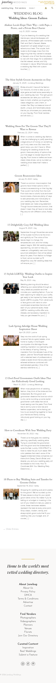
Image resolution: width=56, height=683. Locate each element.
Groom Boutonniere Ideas (28, 175)
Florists (28, 632)
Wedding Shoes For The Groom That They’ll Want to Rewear (28, 128)
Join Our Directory (28, 635)
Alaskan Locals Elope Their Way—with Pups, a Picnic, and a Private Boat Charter (28, 26)
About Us (28, 588)
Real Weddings (28, 651)
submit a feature (49, 3)
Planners (28, 625)
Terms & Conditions (28, 599)
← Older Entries (11, 529)
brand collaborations (47, 2)
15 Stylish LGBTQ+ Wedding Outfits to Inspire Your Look (28, 275)
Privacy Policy (28, 591)
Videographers (28, 621)
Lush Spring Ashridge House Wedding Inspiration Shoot (28, 327)
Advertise (28, 602)
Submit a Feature (28, 655)
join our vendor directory (46, 1)
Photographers (28, 618)
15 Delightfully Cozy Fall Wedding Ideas (28, 225)
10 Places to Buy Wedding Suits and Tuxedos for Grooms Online (28, 481)
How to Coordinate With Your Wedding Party (28, 430)
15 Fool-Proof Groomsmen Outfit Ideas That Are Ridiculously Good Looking (28, 380)
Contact (28, 606)
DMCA (28, 595)
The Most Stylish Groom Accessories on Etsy (28, 79)
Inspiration (28, 648)
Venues (28, 628)
